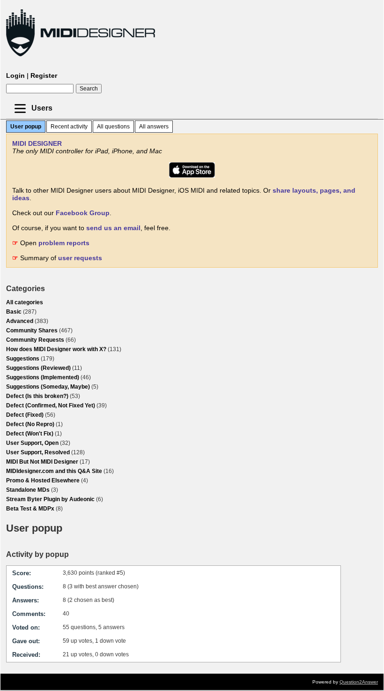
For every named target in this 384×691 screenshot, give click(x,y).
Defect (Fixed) (25, 415)
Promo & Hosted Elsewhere (43, 480)
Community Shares (32, 330)
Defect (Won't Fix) (29, 433)
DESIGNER (37, 143)
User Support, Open (32, 443)
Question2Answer (359, 681)
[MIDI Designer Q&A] (80, 56)
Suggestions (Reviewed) (38, 368)
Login (15, 75)
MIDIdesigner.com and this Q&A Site (54, 471)
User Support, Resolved (38, 452)
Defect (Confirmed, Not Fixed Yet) (50, 405)
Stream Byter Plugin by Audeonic (50, 499)
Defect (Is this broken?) (37, 396)
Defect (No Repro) (30, 424)
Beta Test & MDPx (30, 508)
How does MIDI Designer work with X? (56, 349)
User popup (25, 126)
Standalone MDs (28, 490)
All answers (154, 126)
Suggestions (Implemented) (42, 377)
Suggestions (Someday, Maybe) (48, 386)
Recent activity (69, 126)
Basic (14, 311)
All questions (113, 126)
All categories (24, 302)
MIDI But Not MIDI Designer (42, 461)
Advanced (19, 321)
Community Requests (35, 340)
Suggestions (22, 358)
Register (43, 75)
